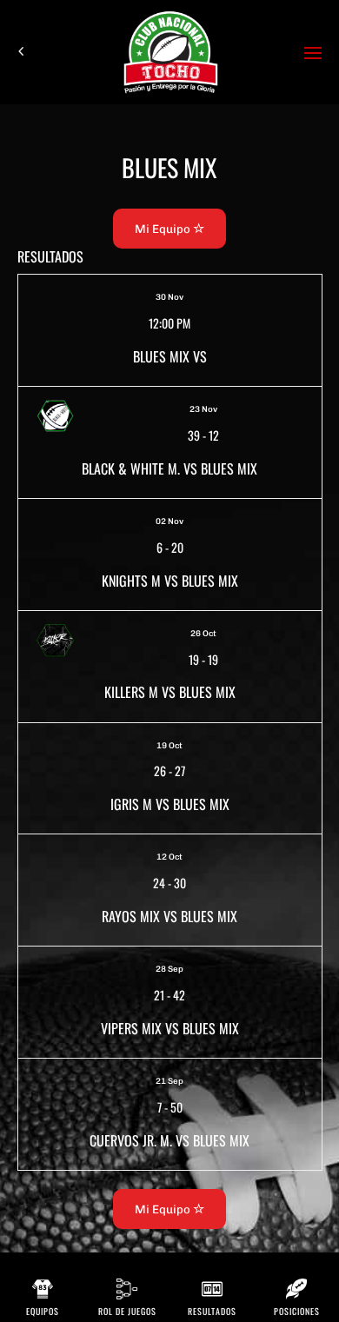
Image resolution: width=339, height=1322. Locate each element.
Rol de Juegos (127, 1311)
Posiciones (297, 1311)
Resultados (212, 1311)
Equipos (42, 1311)
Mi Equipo (164, 229)
